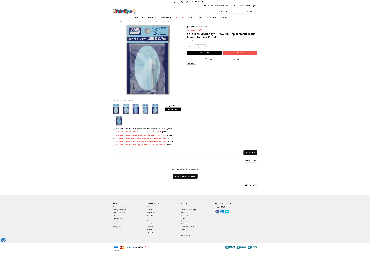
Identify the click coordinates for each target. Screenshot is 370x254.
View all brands (185, 235)
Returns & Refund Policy (120, 212)
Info (199, 63)
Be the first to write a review (185, 176)
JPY (235, 6)
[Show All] (234, 17)
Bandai (183, 218)
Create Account (245, 6)
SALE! (143, 17)
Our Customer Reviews (120, 207)
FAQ (114, 215)
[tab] (251, 160)
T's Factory (184, 224)
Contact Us (116, 221)
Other (183, 232)
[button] (247, 11)
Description (191, 63)
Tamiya (183, 221)
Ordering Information (119, 210)
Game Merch (151, 232)
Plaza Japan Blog (118, 218)
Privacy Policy (117, 227)
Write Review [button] (250, 152)
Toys (200, 17)
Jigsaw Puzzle (151, 229)
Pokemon (224, 17)
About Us (116, 224)
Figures (191, 17)
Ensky (183, 229)
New (136, 17)
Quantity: (190, 46)
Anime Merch (166, 17)
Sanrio (183, 212)
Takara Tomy (185, 215)
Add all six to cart (173, 109)
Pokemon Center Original (189, 210)
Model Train (211, 17)
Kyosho (183, 207)
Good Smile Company (188, 227)
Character (152, 17)
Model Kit (179, 17)
